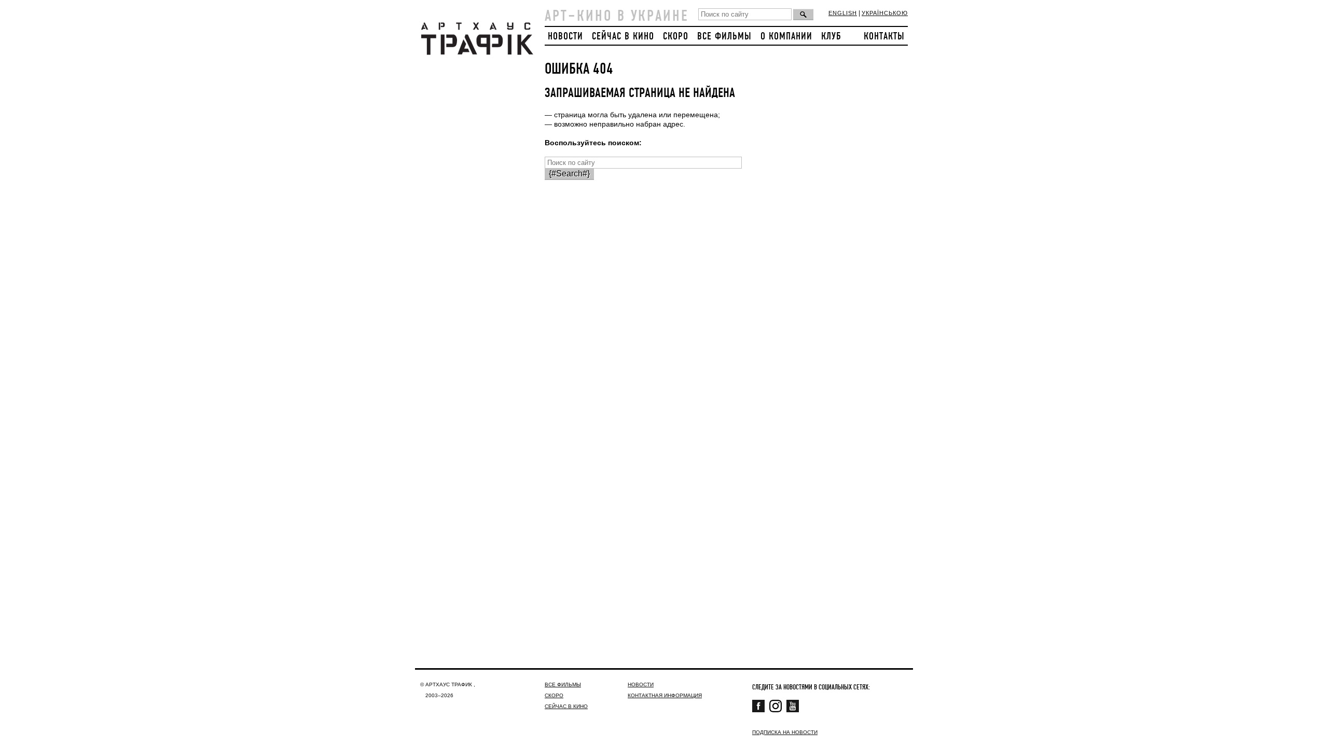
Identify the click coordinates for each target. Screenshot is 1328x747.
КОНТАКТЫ (884, 37)
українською (885, 13)
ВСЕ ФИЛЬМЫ (724, 37)
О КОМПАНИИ (786, 37)
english (842, 13)
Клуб (831, 37)
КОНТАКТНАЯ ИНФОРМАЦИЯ (665, 695)
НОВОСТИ (565, 37)
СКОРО (675, 37)
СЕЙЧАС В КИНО (623, 37)
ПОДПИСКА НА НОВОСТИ (785, 732)
